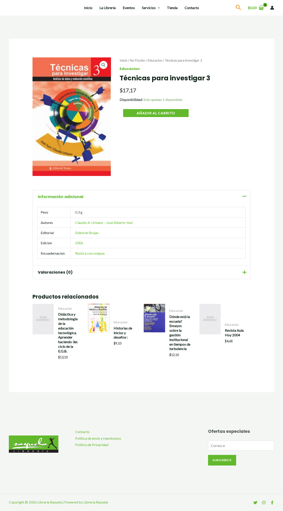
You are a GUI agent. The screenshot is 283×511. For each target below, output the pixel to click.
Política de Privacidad (91, 445)
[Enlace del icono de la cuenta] (272, 8)
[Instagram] (264, 503)
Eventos (129, 8)
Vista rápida (43, 357)
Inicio (88, 8)
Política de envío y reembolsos (98, 438)
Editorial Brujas (87, 233)
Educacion (154, 60)
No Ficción (137, 60)
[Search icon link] (238, 8)
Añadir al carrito (156, 113)
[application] (158, 7)
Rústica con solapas (90, 253)
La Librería (107, 8)
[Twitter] (255, 503)
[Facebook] (272, 503)
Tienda (172, 8)
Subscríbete (222, 460)
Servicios (149, 8)
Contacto (192, 8)
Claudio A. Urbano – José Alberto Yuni (104, 222)
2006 (79, 243)
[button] (103, 65)
